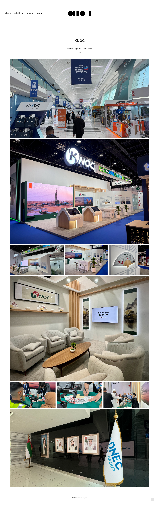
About (8, 13)
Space (29, 13)
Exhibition (19, 13)
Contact (40, 13)
